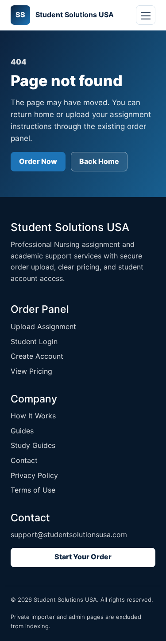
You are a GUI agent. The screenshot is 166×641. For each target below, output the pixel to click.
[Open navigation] (145, 15)
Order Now (38, 161)
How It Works (33, 415)
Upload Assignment (43, 326)
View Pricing (31, 371)
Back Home (99, 161)
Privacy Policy (34, 475)
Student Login (34, 341)
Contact (24, 460)
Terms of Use (33, 489)
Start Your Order (83, 556)
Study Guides (33, 445)
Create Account (37, 356)
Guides (22, 430)
